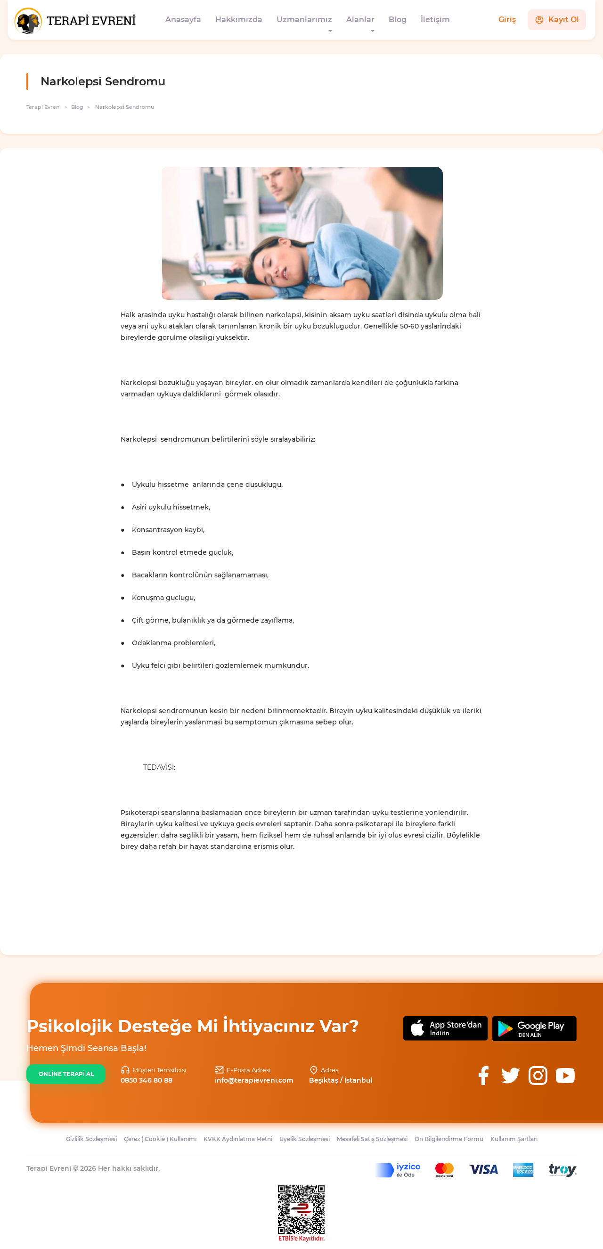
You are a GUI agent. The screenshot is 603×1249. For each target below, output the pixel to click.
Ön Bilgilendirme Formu (449, 1138)
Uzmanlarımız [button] (304, 19)
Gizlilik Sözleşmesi (91, 1138)
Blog (398, 19)
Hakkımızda (238, 19)
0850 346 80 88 (146, 1080)
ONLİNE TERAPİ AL (66, 1073)
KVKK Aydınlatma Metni (238, 1138)
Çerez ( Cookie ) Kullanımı (160, 1138)
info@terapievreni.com (254, 1080)
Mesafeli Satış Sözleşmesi (372, 1138)
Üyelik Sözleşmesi (304, 1138)
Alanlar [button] (360, 19)
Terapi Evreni (43, 107)
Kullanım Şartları (514, 1138)
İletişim (435, 19)
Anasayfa (183, 19)
